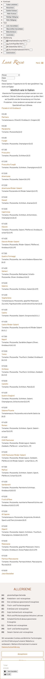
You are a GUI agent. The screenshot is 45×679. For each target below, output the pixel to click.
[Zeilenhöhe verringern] (4, 47)
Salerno (5, 286)
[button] (39, 63)
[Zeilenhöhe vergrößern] (23, 47)
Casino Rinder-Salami (10, 324)
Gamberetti (6, 484)
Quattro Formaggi (9, 256)
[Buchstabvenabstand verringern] (4, 50)
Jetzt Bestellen (8, 573)
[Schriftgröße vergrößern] (25, 44)
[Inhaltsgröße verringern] (4, 41)
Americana (6, 176)
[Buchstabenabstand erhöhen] (31, 50)
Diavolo (5, 227)
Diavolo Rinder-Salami (10, 241)
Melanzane (6, 544)
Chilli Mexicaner (8, 440)
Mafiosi (4, 470)
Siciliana (5, 369)
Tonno (4, 354)
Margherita (6, 129)
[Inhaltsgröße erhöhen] (28, 41)
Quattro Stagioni (8, 395)
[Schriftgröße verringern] (4, 44)
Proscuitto (6, 152)
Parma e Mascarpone (10, 559)
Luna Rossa (13, 62)
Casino (4, 312)
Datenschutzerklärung (10, 647)
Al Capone (6, 514)
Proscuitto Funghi (9, 164)
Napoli (4, 339)
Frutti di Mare (7, 499)
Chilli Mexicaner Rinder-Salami (14, 455)
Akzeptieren (22, 654)
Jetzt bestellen (12, 671)
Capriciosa (6, 212)
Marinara (5, 117)
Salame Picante (8, 410)
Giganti (4, 529)
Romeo (4, 425)
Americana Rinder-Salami (12, 188)
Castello (5, 384)
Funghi (4, 141)
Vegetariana (6, 298)
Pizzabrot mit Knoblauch (11, 108)
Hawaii (4, 200)
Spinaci (5, 271)
